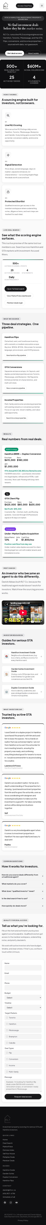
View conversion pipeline (15, 388)
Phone (7, 983)
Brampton (13, 1036)
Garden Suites (8, 1173)
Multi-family (14, 1072)
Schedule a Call (9, 1197)
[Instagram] (10, 1202)
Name (7, 963)
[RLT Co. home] (6, 6)
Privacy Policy (23, 1220)
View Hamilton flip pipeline (16, 355)
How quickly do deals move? (22, 905)
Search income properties (16, 418)
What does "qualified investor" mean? (22, 891)
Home (5, 1139)
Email (7, 973)
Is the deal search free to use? (22, 898)
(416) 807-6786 (9, 1193)
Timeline (8, 1003)
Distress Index (8, 1150)
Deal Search (8, 1143)
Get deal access (14, 53)
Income (12, 1065)
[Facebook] (5, 1202)
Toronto (12, 1017)
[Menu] (42, 5)
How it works (33, 53)
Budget (8, 993)
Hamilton (12, 1024)
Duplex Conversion (10, 1177)
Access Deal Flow (25, 6)
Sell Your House (9, 1153)
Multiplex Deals (9, 1157)
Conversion (13, 1059)
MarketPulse (8, 1146)
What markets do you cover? (22, 883)
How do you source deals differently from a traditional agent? (22, 876)
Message (8, 1077)
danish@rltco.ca (9, 1190)
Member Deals (9, 1160)
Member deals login (15, 303)
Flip (10, 1053)
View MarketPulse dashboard (19, 296)
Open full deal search (15, 289)
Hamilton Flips (8, 1180)
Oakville (12, 1043)
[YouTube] (16, 1202)
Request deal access (23, 1096)
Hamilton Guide (9, 1170)
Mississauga (14, 1030)
